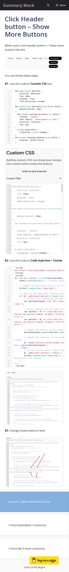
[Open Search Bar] (48, 5)
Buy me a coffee (48, 562)
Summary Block (18, 5)
